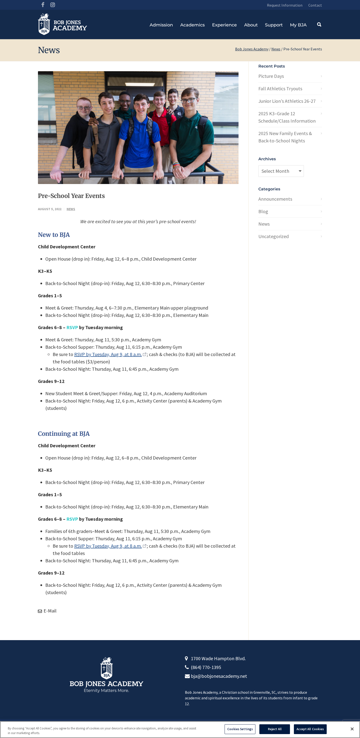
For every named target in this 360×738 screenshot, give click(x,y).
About (251, 25)
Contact (315, 5)
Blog (263, 211)
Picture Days (271, 76)
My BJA (298, 25)
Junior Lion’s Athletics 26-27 (287, 101)
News (275, 48)
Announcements (275, 199)
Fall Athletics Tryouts (280, 88)
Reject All (275, 729)
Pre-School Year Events (71, 196)
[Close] (352, 729)
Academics (192, 25)
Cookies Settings (240, 729)
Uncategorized (273, 236)
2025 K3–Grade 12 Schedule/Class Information (287, 117)
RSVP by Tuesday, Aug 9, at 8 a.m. (108, 354)
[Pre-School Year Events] (138, 127)
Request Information (284, 5)
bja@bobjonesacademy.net (219, 676)
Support (274, 25)
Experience (224, 25)
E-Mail (50, 611)
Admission (161, 25)
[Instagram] (53, 5)
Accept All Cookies (310, 729)
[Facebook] (43, 5)
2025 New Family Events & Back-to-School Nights (285, 137)
